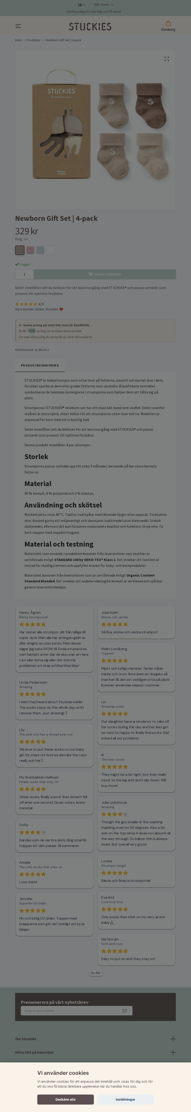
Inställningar (125, 1099)
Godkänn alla (65, 1099)
